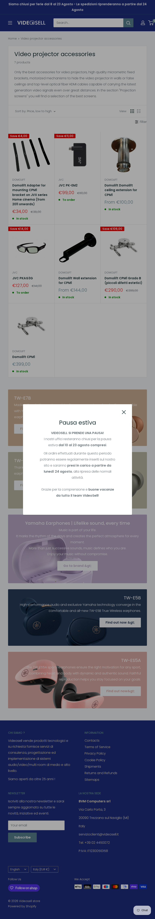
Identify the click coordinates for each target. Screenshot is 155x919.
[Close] (124, 412)
